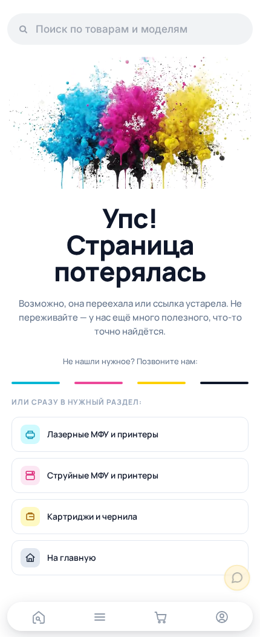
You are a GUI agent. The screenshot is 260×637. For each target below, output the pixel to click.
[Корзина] (160, 617)
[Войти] (221, 617)
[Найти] (23, 29)
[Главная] (38, 617)
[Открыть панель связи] (237, 578)
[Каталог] (99, 617)
